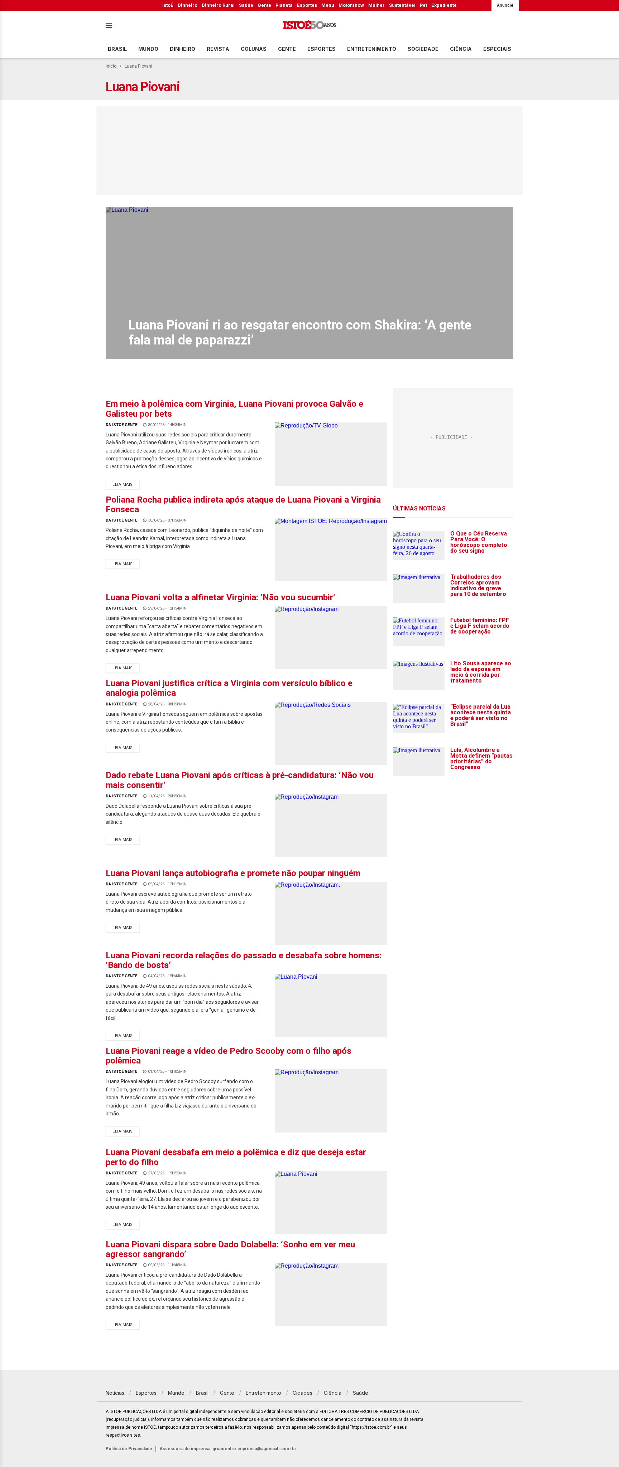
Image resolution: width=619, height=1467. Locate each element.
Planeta (284, 5)
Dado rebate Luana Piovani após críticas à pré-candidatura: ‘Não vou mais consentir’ (240, 780)
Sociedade (423, 49)
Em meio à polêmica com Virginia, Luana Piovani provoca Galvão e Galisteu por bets (234, 409)
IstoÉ (167, 5)
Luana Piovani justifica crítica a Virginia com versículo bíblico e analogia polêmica (229, 688)
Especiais (497, 49)
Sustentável (402, 5)
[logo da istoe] (309, 25)
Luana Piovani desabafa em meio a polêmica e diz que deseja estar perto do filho (236, 1157)
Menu (327, 5)
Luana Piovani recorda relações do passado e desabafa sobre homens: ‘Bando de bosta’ (244, 960)
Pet (423, 5)
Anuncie (505, 5)
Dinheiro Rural (218, 5)
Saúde (246, 5)
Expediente (444, 5)
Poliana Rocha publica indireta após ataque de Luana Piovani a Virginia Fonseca (243, 504)
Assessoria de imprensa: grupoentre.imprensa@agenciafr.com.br (227, 1448)
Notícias (115, 1393)
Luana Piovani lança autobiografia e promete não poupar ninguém (233, 873)
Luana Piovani (138, 66)
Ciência (461, 49)
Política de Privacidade (129, 1448)
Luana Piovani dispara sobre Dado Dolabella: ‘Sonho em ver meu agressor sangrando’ (230, 1249)
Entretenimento (371, 49)
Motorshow (351, 5)
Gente (264, 5)
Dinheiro (187, 5)
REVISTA (218, 49)
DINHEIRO (182, 49)
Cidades (302, 1393)
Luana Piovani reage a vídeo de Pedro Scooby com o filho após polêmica (228, 1056)
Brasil (117, 49)
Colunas (254, 49)
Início (111, 66)
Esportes (307, 5)
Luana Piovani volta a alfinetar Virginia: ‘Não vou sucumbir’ (220, 597)
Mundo (148, 49)
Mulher (376, 5)
